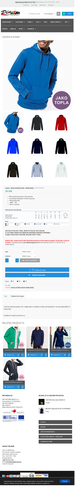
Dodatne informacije (17, 296)
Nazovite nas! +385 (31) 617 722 (25, 2)
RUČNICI (4, 29)
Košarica (50, 5)
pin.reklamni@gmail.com (13, 462)
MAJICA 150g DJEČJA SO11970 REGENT (58, 408)
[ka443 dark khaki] (13, 170)
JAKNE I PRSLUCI (55, 22)
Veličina (7, 256)
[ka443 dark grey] (37, 122)
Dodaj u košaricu (31, 260)
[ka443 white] (61, 169)
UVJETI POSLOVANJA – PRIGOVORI (51, 436)
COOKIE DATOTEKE (46, 441)
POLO (37, 22)
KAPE (45, 22)
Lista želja (34, 5)
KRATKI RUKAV (6, 22)
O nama (43, 422)
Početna (7, 188)
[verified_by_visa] (45, 476)
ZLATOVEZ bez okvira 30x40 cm (55, 400)
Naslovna (26, 5)
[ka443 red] (61, 122)
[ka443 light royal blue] (13, 146)
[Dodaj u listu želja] (22, 355)
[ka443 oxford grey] (37, 169)
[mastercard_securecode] (38, 476)
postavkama (8, 485)
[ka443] (37, 75)
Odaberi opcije (11, 355)
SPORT (21, 29)
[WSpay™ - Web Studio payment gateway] (27, 476)
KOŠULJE (13, 29)
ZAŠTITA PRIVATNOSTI (48, 432)
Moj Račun (43, 5)
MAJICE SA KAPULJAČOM (17, 188)
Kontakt (43, 427)
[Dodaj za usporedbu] (18, 355)
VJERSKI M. (30, 29)
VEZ (66, 22)
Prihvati (64, 481)
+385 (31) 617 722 (7, 460)
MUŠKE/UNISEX (29, 188)
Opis (5, 296)
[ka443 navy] (37, 146)
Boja (6, 251)
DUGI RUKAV (19, 22)
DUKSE (29, 22)
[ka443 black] (61, 146)
